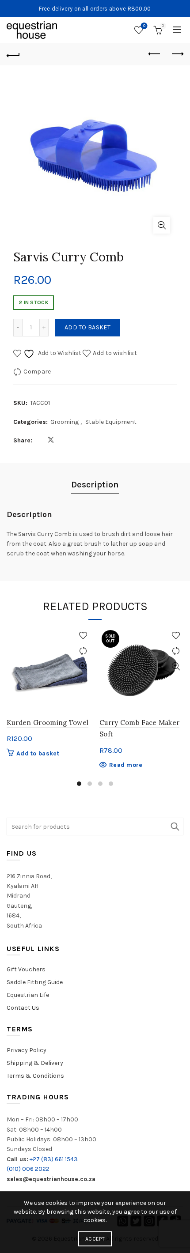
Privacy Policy (26, 1050)
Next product (177, 54)
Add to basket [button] (37, 753)
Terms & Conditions (35, 1075)
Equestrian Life (28, 995)
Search (174, 826)
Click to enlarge (161, 225)
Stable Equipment (111, 422)
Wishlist (144, 25)
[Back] (13, 54)
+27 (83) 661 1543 (54, 1159)
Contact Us (23, 1007)
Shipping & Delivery (35, 1063)
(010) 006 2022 (28, 1169)
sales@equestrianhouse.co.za (51, 1179)
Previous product (155, 54)
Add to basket (87, 327)
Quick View (83, 666)
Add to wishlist (115, 353)
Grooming (64, 422)
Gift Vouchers (26, 969)
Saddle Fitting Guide (35, 982)
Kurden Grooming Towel (47, 722)
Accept (95, 1239)
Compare (37, 371)
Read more (126, 765)
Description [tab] (95, 484)
